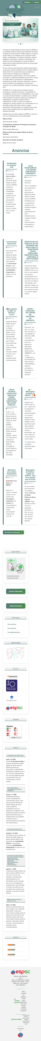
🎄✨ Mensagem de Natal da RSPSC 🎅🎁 (30, 392)
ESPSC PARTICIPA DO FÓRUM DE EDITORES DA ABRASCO (30, 314)
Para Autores (12, 628)
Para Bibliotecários (14, 632)
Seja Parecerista (16, 606)
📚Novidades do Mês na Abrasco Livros (11, 312)
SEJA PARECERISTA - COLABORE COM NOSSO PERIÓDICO (31, 170)
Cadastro (27, 2)
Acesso (36, 2)
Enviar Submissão (16, 591)
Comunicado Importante (11, 242)
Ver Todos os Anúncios (12, 532)
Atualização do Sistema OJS (11, 165)
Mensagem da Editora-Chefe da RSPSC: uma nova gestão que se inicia (30, 475)
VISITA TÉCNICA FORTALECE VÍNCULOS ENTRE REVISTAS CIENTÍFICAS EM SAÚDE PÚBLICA (11, 397)
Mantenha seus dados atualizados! (12, 472)
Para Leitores (12, 624)
